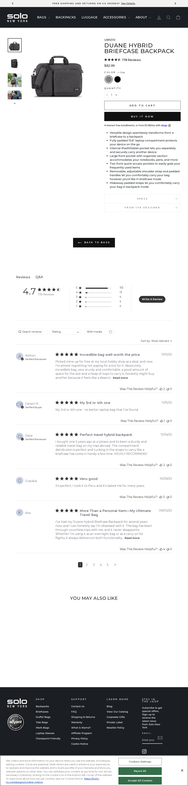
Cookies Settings (140, 761)
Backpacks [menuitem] (66, 17)
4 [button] (101, 564)
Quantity (112, 88)
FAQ (74, 711)
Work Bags (42, 727)
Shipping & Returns (83, 717)
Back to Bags (96, 242)
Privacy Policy (79, 738)
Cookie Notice (79, 743)
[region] (94, 770)
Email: (147, 733)
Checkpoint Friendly (48, 738)
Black (117, 79)
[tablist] (94, 277)
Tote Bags (42, 722)
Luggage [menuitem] (90, 17)
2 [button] (87, 564)
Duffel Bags (43, 717)
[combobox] (65, 331)
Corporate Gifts (116, 717)
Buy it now (142, 116)
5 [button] (108, 564)
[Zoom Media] (58, 71)
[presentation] (49, 18)
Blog (109, 706)
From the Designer (142, 207)
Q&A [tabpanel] (39, 277)
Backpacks (42, 706)
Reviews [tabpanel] (23, 277)
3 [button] (94, 564)
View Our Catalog (117, 711)
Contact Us (77, 706)
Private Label (115, 722)
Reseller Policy (115, 727)
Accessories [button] (115, 17)
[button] (99, 288)
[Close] (182, 770)
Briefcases (42, 711)
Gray (108, 79)
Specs (142, 198)
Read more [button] (120, 377)
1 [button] (80, 564)
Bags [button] (42, 17)
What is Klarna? (81, 727)
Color (114, 72)
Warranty (76, 722)
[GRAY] (25, 665)
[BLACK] (30, 665)
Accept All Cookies (140, 780)
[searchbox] (32, 331)
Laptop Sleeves (45, 733)
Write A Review (152, 299)
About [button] (141, 17)
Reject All (140, 770)
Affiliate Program (81, 733)
